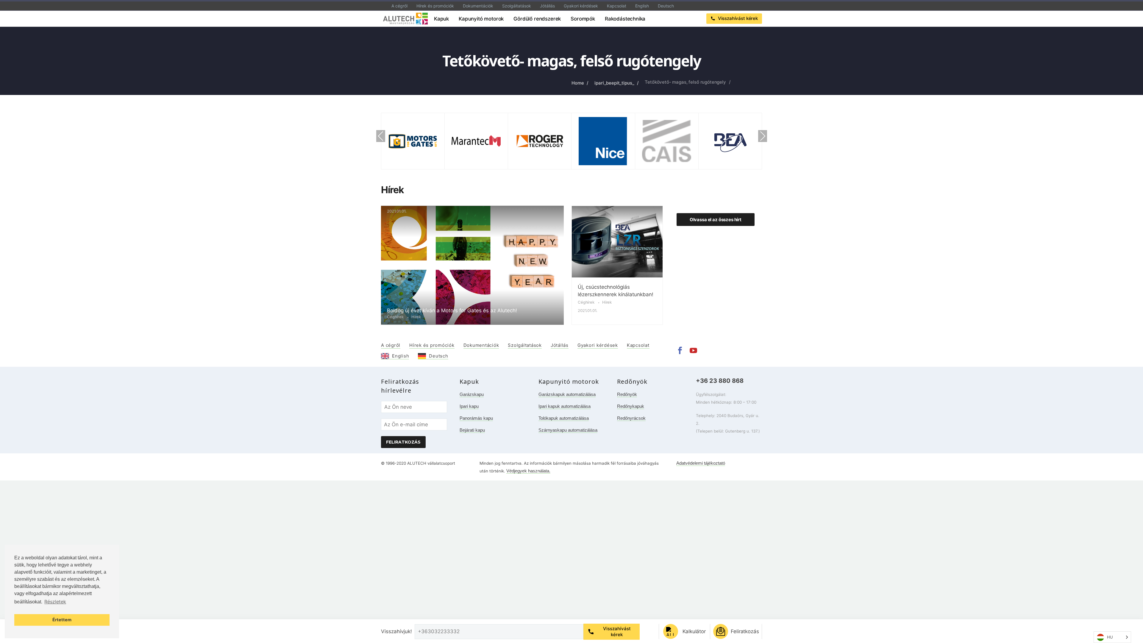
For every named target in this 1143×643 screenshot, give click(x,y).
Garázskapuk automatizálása (567, 394)
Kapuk (441, 19)
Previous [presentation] (380, 136)
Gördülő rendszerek (537, 19)
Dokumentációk (478, 5)
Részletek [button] (55, 602)
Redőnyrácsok (631, 418)
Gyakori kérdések (581, 5)
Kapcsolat (616, 5)
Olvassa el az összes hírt (715, 219)
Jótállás (547, 5)
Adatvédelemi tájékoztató (700, 463)
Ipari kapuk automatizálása (564, 406)
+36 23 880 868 (720, 380)
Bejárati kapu (472, 430)
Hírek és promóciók (435, 5)
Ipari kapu (469, 406)
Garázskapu (472, 394)
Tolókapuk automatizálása (563, 418)
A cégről (399, 5)
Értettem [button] (61, 619)
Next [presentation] (762, 136)
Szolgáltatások (516, 5)
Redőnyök (627, 394)
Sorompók (583, 19)
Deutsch (666, 5)
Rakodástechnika (625, 19)
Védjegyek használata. (528, 470)
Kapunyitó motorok (481, 19)
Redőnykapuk (630, 406)
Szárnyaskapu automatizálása (567, 430)
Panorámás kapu (476, 418)
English (642, 5)
